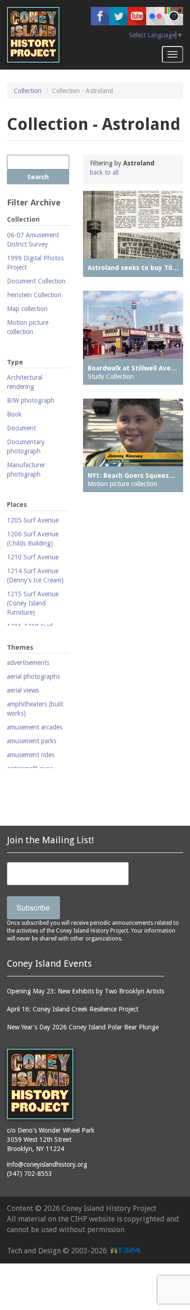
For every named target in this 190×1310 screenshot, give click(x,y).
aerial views (23, 690)
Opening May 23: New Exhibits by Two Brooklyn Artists (85, 991)
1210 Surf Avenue (33, 557)
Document (21, 428)
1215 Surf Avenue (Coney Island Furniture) (33, 603)
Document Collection (36, 281)
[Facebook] (100, 16)
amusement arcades (34, 727)
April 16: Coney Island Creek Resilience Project (72, 1009)
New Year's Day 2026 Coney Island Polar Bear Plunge (83, 1027)
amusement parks (31, 741)
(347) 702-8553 (29, 1173)
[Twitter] (118, 16)
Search (38, 177)
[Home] (33, 35)
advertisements (28, 662)
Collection (28, 90)
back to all (104, 172)
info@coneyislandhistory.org (47, 1164)
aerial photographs (33, 676)
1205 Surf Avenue (33, 520)
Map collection (27, 308)
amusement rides (30, 754)
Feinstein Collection (34, 295)
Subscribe (33, 907)
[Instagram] (174, 16)
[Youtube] (137, 16)
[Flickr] (155, 16)
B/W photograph (30, 400)
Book (14, 414)
